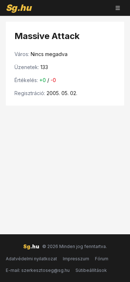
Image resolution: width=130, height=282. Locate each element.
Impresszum (76, 258)
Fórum (101, 258)
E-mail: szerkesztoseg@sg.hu (38, 270)
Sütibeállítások (91, 270)
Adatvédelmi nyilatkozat (31, 258)
